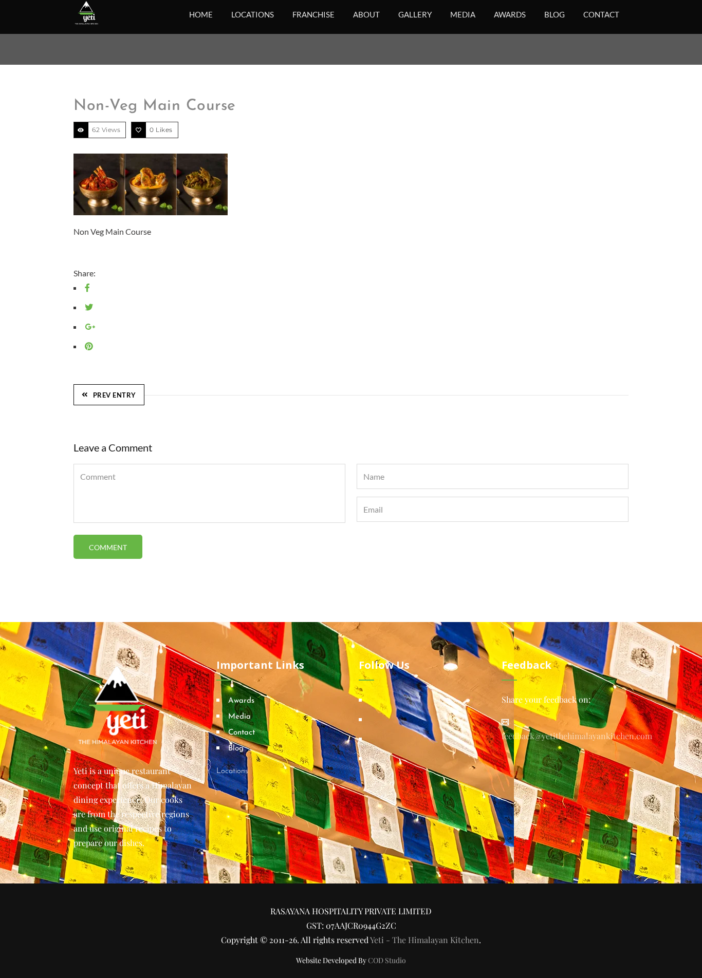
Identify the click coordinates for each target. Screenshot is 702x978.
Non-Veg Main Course (154, 106)
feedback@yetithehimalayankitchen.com (577, 735)
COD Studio (387, 960)
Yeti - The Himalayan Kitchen (424, 939)
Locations (232, 771)
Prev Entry (114, 395)
